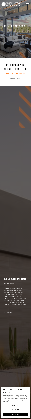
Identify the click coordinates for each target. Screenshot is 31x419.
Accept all (15, 414)
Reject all (15, 405)
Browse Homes (15, 79)
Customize (15, 409)
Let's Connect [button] (9, 312)
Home (15, 76)
